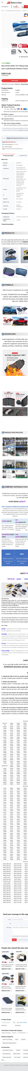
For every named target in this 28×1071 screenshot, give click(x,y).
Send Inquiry (14, 80)
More (2, 1060)
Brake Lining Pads (7, 1057)
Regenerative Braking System (9, 1043)
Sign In (3, 148)
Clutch (16, 1039)
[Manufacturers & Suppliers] (14, 2)
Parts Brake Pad (6, 1053)
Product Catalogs (22, 1022)
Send (14, 939)
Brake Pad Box (16, 1053)
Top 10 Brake (17, 1057)
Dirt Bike (23, 1039)
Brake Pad (3, 1025)
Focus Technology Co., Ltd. (18, 1065)
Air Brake (18, 1050)
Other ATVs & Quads (7, 1039)
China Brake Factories (8, 1050)
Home (2, 10)
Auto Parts (24, 10)
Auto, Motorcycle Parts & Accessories (13, 10)
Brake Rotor (18, 1025)
